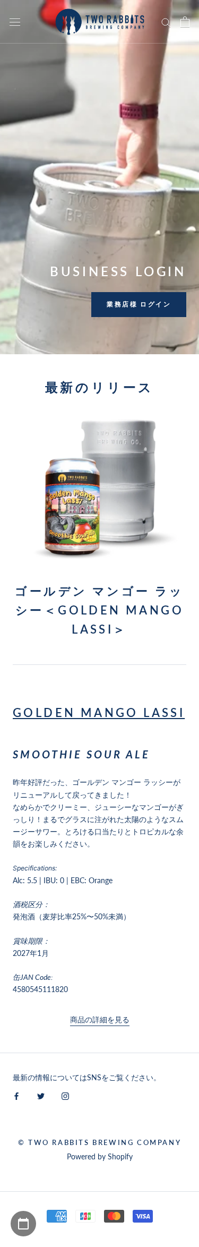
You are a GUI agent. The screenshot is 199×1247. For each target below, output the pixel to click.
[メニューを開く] (15, 21)
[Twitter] (41, 1095)
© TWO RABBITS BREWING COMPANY (99, 1142)
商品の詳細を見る (99, 1019)
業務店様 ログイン (139, 304)
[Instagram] (65, 1095)
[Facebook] (16, 1095)
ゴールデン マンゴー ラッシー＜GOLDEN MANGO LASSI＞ (99, 610)
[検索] (166, 22)
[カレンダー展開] (23, 1223)
